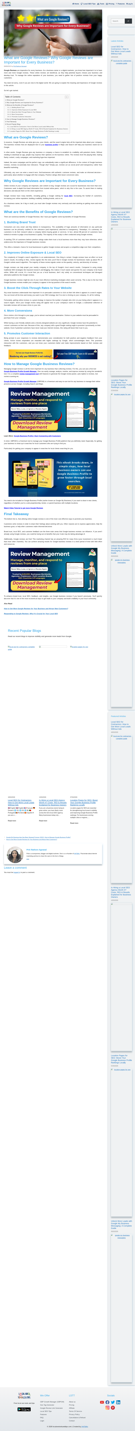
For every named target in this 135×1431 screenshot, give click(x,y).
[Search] (128, 21)
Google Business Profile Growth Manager (20, 381)
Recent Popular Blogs (14, 124)
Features (121, 4)
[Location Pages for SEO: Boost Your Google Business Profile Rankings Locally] (121, 540)
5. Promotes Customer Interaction (20, 116)
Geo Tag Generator (47, 1405)
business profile (51, 145)
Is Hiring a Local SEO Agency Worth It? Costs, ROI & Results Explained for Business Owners (39, 129)
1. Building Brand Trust (17, 107)
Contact (72, 1421)
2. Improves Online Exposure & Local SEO (23, 110)
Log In (130, 4)
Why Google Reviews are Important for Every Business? (25, 102)
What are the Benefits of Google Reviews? (20, 105)
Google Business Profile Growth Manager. (20, 371)
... (27, 858)
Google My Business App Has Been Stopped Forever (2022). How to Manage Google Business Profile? (38, 837)
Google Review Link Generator (51, 1408)
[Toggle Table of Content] (65, 97)
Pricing (111, 4)
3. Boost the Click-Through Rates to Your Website (25, 112)
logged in (17, 872)
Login (42, 1421)
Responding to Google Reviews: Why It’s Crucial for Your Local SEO (31, 614)
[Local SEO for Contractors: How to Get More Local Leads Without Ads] (121, 206)
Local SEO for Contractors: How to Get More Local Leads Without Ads (32, 126)
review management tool (29, 374)
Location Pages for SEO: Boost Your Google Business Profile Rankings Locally (34, 131)
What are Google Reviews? (15, 100)
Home (77, 4)
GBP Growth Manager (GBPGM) (52, 1402)
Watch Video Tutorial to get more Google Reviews (23, 508)
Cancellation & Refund (77, 1418)
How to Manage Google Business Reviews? (21, 119)
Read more (12, 821)
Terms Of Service (75, 1411)
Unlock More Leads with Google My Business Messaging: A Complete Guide (121, 1224)
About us (72, 1402)
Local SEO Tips (89, 4)
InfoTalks (77, 853)
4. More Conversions (16, 114)
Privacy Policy (74, 1414)
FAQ (41, 1418)
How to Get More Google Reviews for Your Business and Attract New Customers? (36, 609)
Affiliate (72, 1408)
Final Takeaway (12, 121)
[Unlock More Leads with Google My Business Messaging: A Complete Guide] (121, 706)
